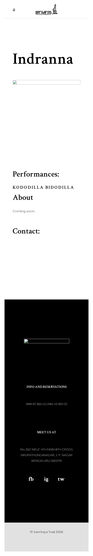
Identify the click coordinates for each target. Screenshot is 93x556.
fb (31, 479)
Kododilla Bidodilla (43, 187)
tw (61, 479)
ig (46, 479)
